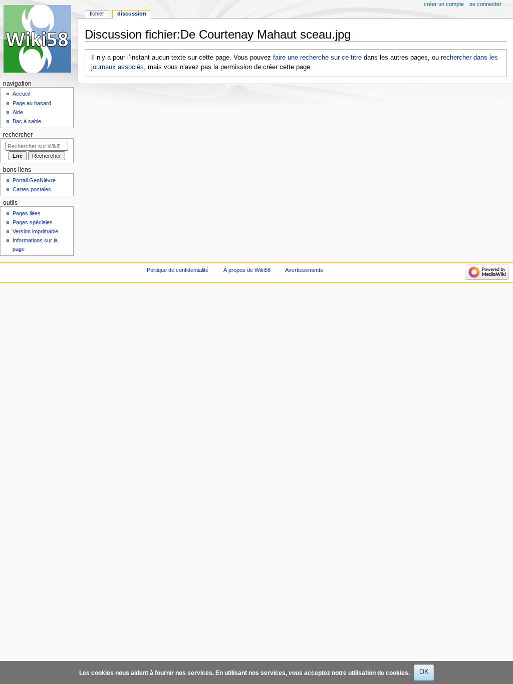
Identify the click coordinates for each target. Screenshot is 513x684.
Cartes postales (32, 189)
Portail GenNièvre (34, 180)
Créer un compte (444, 4)
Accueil (21, 94)
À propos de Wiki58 (247, 270)
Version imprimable (35, 231)
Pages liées (27, 213)
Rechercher (18, 135)
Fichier (97, 14)
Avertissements (304, 270)
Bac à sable (27, 121)
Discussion (131, 14)
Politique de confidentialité (177, 270)
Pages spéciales (33, 222)
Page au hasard (32, 103)
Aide (18, 112)
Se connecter (485, 4)
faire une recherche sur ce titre (317, 57)
